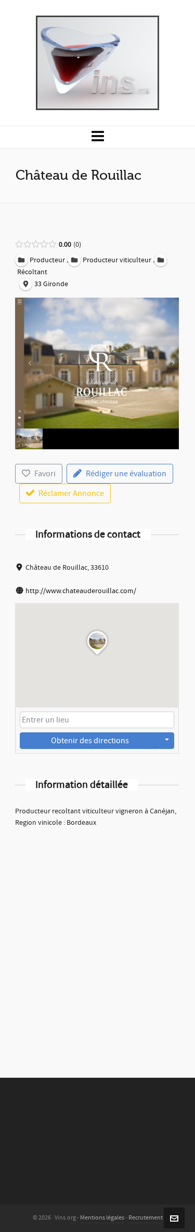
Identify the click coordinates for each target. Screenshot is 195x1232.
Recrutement (145, 1218)
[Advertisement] (97, 938)
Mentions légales (102, 1218)
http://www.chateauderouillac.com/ (80, 591)
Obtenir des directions (90, 740)
